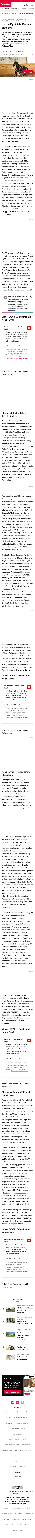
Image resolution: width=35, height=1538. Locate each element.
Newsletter (9, 1412)
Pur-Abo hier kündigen (21, 1423)
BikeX (29, 1508)
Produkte (20, 1)
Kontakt (10, 1439)
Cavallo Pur (8, 1423)
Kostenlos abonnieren (12, 1392)
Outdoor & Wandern (22, 1417)
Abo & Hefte (22, 1466)
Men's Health (16, 1519)
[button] (17, 67)
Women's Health (18, 1530)
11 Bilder (30, 72)
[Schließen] (31, 297)
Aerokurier (6, 1508)
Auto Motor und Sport (18, 1508)
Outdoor (7, 1525)
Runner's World (24, 1525)
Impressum (18, 1439)
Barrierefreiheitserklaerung (23, 1450)
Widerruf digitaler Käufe (17, 1428)
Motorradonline (27, 1519)
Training (23, 8)
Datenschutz (24, 1444)
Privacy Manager (7, 1450)
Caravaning (5, 1513)
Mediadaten (17, 1476)
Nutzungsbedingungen (12, 1444)
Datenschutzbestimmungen (19, 358)
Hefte (15, 1)
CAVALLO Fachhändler (21, 1412)
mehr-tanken (6, 1519)
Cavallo (13, 1513)
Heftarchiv (12, 1466)
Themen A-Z (9, 1417)
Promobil (15, 1525)
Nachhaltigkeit (5, 8)
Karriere (17, 1456)
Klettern (28, 1513)
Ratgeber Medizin (14, 8)
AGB (24, 1439)
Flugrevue (21, 1513)
